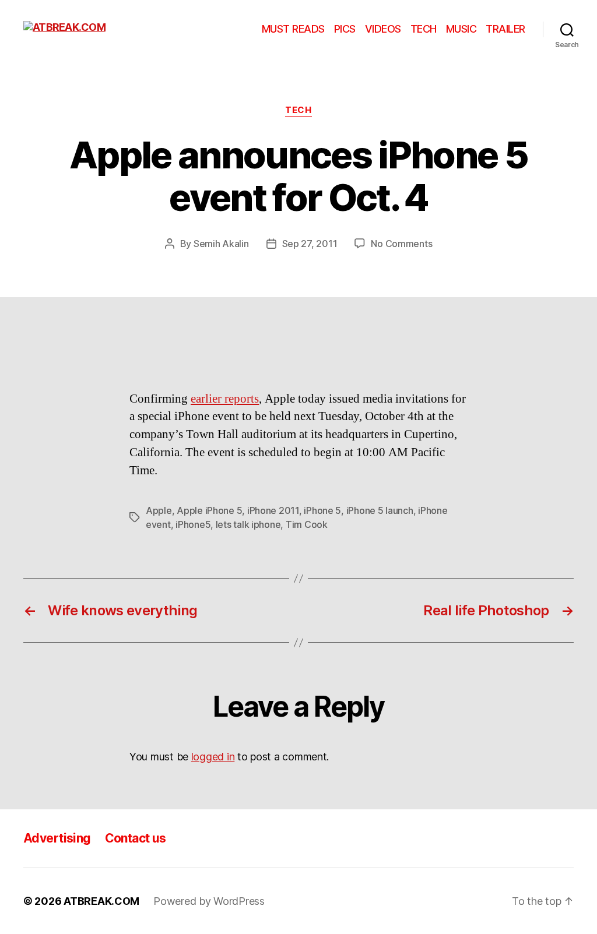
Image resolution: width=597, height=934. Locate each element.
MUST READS (293, 29)
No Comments (401, 243)
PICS (345, 29)
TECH (423, 29)
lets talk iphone (248, 524)
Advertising (57, 838)
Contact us (135, 838)
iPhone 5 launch (379, 510)
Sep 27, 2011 (310, 243)
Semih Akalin (221, 243)
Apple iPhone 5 (209, 510)
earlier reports (225, 399)
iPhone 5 (322, 510)
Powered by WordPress (209, 901)
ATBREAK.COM (101, 901)
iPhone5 (192, 524)
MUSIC (461, 29)
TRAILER (505, 29)
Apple (159, 510)
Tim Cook (307, 524)
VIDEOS (383, 29)
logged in (213, 756)
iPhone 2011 (273, 510)
